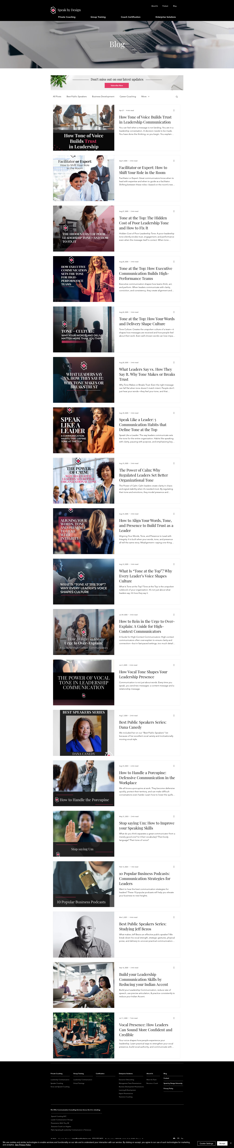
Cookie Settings (206, 1143)
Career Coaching (128, 96)
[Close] (230, 1143)
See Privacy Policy (23, 1144)
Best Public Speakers (77, 96)
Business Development (103, 96)
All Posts (57, 96)
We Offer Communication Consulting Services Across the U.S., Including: (75, 1110)
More (144, 96)
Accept (222, 1143)
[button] (117, 85)
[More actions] (174, 110)
